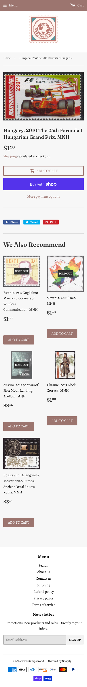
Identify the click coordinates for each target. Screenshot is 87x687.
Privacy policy (43, 598)
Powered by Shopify (59, 661)
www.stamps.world (32, 661)
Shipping (10, 156)
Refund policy (43, 591)
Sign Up (75, 640)
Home (7, 58)
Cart (80, 5)
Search (43, 565)
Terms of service (43, 604)
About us (43, 571)
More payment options (43, 196)
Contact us (43, 578)
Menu (13, 5)
